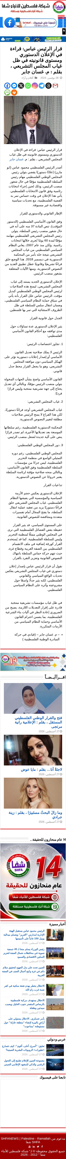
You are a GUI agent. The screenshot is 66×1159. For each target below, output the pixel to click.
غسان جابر (16, 159)
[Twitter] (38, 1147)
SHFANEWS (10, 1138)
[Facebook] (7, 86)
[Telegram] (42, 86)
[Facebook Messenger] (14, 86)
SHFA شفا (33, 1142)
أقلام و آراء (27, 77)
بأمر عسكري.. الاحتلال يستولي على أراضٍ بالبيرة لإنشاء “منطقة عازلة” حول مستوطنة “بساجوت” (24, 1022)
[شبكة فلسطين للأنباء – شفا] (33, 6)
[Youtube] (29, 1147)
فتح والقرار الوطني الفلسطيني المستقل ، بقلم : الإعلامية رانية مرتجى (38, 722)
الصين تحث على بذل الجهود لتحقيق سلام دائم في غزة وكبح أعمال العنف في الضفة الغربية (23, 971)
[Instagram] (35, 86)
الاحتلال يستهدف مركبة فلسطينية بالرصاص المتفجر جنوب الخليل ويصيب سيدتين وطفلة (25, 1004)
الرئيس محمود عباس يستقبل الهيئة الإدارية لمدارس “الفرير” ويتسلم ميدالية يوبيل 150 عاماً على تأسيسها (24, 934)
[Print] (14, 92)
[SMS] (7, 92)
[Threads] (48, 86)
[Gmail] (55, 86)
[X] (21, 86)
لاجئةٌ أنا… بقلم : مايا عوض (41, 769)
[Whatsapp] (28, 86)
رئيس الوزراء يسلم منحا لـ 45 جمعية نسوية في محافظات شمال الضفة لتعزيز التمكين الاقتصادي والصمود (24, 953)
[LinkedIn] (33, 1147)
